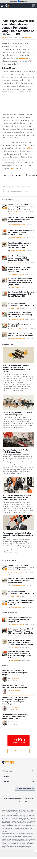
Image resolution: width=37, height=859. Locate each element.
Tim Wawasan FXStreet (17, 263)
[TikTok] (26, 801)
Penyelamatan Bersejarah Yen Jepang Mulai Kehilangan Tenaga (17, 451)
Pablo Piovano (15, 678)
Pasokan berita (32, 175)
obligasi (14, 169)
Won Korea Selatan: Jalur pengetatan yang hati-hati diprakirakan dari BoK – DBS (18, 258)
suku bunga (23, 58)
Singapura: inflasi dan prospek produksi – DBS (19, 325)
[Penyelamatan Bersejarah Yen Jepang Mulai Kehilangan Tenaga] (18, 439)
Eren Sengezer (15, 647)
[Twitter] (19, 801)
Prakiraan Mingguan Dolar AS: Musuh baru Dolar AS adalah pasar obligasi (15, 673)
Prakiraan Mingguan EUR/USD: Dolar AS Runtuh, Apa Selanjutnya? (17, 414)
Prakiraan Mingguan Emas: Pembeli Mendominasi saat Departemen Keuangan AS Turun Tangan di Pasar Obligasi (16, 368)
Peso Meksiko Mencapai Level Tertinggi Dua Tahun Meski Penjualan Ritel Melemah (19, 245)
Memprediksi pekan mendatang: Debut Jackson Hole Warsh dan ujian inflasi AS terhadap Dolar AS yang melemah (20, 282)
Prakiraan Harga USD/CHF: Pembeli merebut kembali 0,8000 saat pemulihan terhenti (21, 220)
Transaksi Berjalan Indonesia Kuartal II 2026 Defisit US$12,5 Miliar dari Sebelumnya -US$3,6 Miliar (19, 655)
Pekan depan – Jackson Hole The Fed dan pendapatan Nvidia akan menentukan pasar (18, 535)
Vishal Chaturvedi (16, 607)
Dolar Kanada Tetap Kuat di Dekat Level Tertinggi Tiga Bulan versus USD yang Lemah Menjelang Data (20, 631)
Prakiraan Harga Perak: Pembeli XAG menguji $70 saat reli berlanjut (21, 334)
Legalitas (6, 782)
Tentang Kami (8, 771)
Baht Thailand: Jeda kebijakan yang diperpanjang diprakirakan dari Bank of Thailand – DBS (21, 294)
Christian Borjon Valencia (18, 212)
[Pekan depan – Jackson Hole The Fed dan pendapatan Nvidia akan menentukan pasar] (18, 522)
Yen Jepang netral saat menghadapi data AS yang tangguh (21, 304)
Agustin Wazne (15, 287)
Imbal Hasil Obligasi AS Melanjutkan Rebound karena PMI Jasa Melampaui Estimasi (21, 232)
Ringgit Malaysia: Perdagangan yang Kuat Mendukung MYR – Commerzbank (19, 269)
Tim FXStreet (27, 37)
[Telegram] (12, 801)
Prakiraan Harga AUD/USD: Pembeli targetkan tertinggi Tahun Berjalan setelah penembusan (21, 207)
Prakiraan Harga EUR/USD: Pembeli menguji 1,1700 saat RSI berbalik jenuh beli (21, 603)
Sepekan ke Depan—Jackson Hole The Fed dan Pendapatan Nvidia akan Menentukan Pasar (15, 716)
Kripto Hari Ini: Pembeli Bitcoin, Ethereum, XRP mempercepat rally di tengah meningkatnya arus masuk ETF (18, 497)
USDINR (30, 148)
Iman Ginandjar (15, 660)
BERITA (4, 37)
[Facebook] (22, 801)
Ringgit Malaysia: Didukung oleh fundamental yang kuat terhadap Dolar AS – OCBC (20, 315)
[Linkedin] (16, 801)
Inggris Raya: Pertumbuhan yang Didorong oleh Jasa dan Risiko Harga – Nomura (20, 620)
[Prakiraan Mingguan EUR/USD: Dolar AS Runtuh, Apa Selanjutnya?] (18, 402)
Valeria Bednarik (15, 690)
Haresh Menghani (16, 636)
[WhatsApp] (9, 801)
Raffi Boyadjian (15, 722)
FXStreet (7, 4)
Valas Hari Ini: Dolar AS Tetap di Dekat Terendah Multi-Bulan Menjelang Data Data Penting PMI (20, 642)
